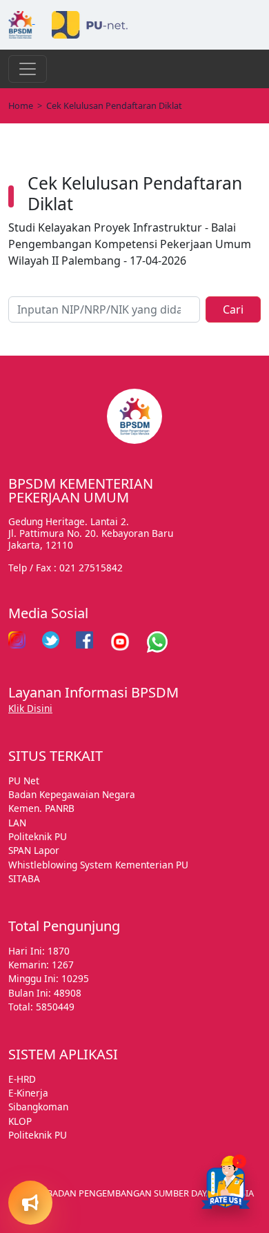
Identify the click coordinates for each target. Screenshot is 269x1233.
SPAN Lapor (33, 850)
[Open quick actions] (30, 1203)
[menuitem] (49, 1092)
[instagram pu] (17, 641)
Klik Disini (30, 708)
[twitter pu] (50, 641)
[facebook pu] (84, 641)
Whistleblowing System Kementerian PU (98, 864)
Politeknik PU (37, 836)
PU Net (23, 780)
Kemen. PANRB (41, 808)
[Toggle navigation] (27, 69)
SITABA (24, 878)
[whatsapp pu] (157, 641)
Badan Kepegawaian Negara (71, 794)
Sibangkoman (38, 1106)
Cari (233, 309)
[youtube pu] (120, 641)
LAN (17, 822)
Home (20, 105)
